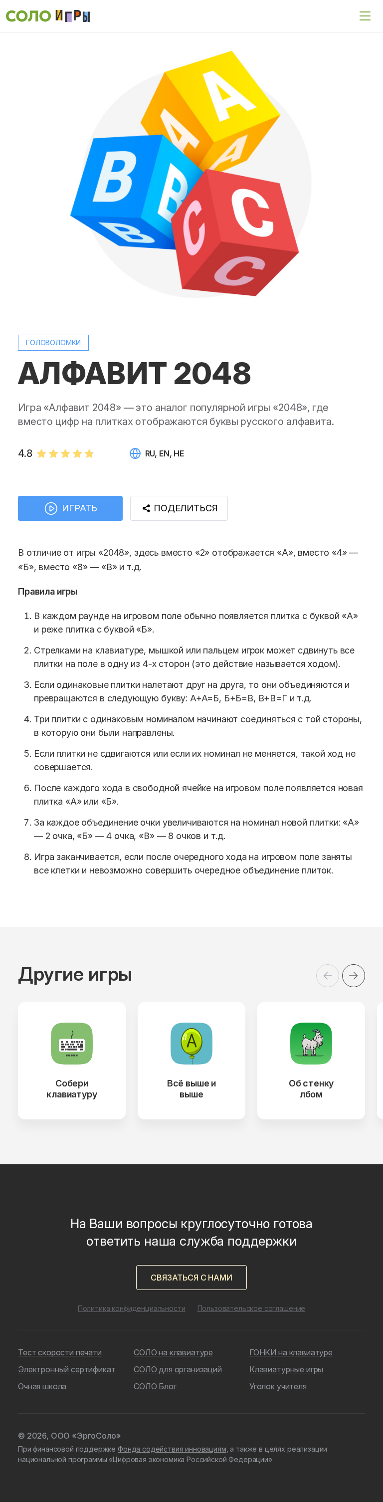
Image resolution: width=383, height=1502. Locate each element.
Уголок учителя (278, 1386)
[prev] (327, 975)
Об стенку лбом (311, 1088)
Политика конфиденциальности (132, 1308)
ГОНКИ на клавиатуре (291, 1352)
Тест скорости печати (60, 1352)
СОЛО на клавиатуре (173, 1352)
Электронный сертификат (66, 1369)
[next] (353, 975)
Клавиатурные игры (286, 1369)
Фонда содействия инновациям (172, 1449)
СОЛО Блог (155, 1386)
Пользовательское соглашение (251, 1308)
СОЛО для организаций (178, 1369)
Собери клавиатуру (71, 1088)
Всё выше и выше (191, 1088)
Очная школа (42, 1386)
